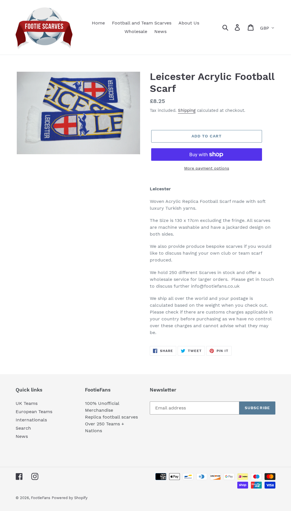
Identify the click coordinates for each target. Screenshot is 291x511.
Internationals (31, 420)
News (22, 436)
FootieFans (40, 498)
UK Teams (27, 403)
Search (23, 428)
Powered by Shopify (70, 498)
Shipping (187, 110)
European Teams (34, 411)
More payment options (206, 168)
